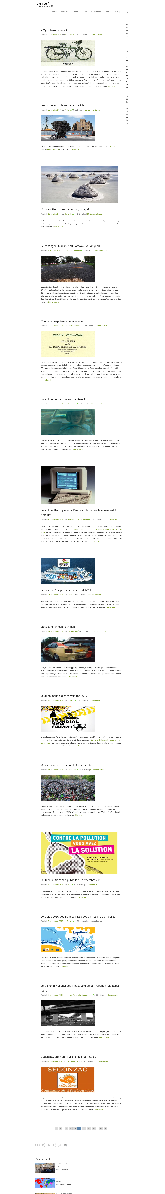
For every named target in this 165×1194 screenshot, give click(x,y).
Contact (65, 1145)
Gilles (70, 595)
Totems (112, 146)
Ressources (96, 12)
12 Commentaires (98, 404)
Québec (75, 12)
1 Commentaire (100, 326)
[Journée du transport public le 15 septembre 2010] (81, 853)
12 (84, 1128)
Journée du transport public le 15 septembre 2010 (71, 880)
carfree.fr (43, 3)
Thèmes (108, 12)
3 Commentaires (99, 631)
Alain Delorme (53, 149)
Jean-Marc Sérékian (72, 250)
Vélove (68, 110)
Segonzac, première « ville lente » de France (68, 1056)
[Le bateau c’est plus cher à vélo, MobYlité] (81, 571)
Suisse (84, 12)
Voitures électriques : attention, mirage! (65, 209)
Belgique (64, 12)
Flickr (54, 1145)
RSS (60, 1145)
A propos (118, 12)
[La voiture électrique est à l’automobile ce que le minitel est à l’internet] (81, 485)
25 (101, 1128)
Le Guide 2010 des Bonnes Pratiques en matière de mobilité (78, 916)
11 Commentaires (102, 250)
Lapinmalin (72, 631)
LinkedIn (49, 1145)
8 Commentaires (95, 35)
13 (89, 1128)
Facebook (37, 1145)
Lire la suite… (113, 86)
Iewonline (69, 214)
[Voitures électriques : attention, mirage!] (81, 184)
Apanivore (72, 404)
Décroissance (72, 1061)
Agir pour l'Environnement (78, 519)
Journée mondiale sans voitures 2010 (64, 695)
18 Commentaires (94, 595)
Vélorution (72, 770)
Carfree (54, 12)
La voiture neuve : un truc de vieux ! (63, 399)
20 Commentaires (92, 110)
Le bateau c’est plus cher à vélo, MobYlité (66, 590)
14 (94, 1128)
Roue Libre (69, 35)
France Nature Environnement (79, 995)
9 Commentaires (110, 519)
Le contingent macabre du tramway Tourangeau (70, 246)
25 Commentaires (94, 214)
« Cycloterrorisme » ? (54, 30)
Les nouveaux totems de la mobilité (62, 105)
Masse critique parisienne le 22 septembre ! (68, 765)
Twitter (43, 1145)
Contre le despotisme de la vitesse (62, 321)
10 (75, 1128)
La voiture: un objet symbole (58, 626)
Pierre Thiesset (74, 326)
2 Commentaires (95, 700)
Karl (69, 884)
